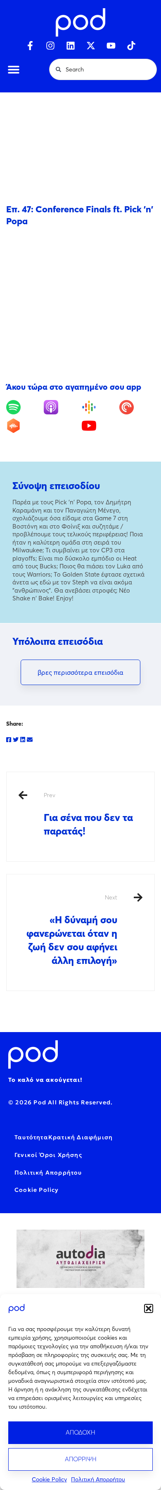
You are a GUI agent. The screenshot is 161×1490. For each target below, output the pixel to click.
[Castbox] (24, 425)
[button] (148, 1308)
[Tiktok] (131, 46)
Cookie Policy (49, 1479)
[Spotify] (24, 407)
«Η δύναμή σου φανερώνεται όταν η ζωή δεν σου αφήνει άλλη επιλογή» (71, 930)
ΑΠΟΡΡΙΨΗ (81, 1459)
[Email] (30, 739)
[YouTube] (99, 425)
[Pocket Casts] (137, 407)
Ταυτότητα (31, 1137)
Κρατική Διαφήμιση (80, 1137)
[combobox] (103, 69)
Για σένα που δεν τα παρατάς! (88, 814)
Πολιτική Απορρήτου (98, 1479)
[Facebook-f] (30, 46)
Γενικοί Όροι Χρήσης (48, 1155)
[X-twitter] (91, 46)
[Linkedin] (71, 46)
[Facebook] (8, 739)
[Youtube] (111, 46)
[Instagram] (50, 46)
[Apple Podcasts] (61, 407)
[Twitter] (16, 739)
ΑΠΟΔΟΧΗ (80, 1432)
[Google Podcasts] (99, 407)
